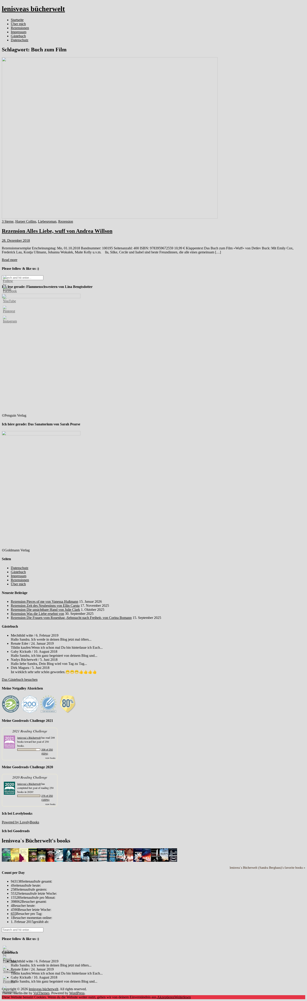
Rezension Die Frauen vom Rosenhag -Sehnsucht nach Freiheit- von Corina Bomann (71, 618)
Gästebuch (18, 36)
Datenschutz (19, 40)
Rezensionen (20, 28)
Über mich (18, 24)
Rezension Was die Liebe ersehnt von (37, 614)
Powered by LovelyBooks (20, 822)
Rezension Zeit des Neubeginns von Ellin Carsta (45, 605)
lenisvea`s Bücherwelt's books (36, 841)
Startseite (17, 20)
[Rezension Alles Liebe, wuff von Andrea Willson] (110, 217)
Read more (9, 260)
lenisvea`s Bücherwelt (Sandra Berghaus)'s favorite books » (267, 867)
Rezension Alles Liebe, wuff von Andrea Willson (57, 231)
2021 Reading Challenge (29, 731)
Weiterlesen (182, 997)
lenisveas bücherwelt (33, 9)
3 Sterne (7, 221)
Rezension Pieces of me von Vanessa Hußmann (44, 601)
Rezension (65, 221)
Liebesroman (47, 221)
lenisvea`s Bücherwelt (29, 737)
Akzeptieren (165, 997)
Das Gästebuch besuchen (20, 679)
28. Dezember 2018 (16, 240)
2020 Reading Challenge (29, 777)
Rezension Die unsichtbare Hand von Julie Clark (45, 609)
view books (50, 757)
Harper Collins (25, 221)
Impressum (18, 32)
